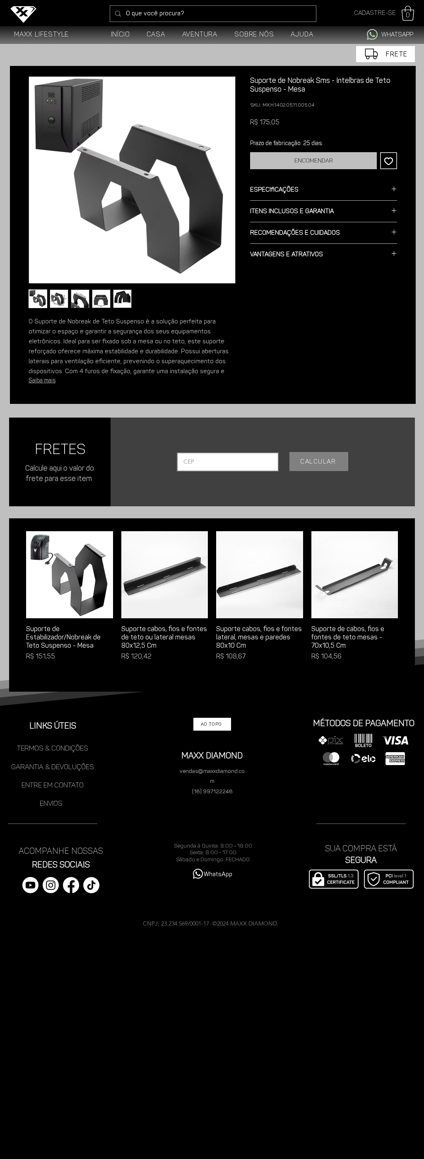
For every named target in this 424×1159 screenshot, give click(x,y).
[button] (156, 34)
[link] (408, 13)
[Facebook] (71, 885)
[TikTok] (91, 885)
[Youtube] (30, 885)
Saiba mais (42, 380)
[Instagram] (51, 885)
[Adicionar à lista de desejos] (388, 160)
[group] (212, 606)
